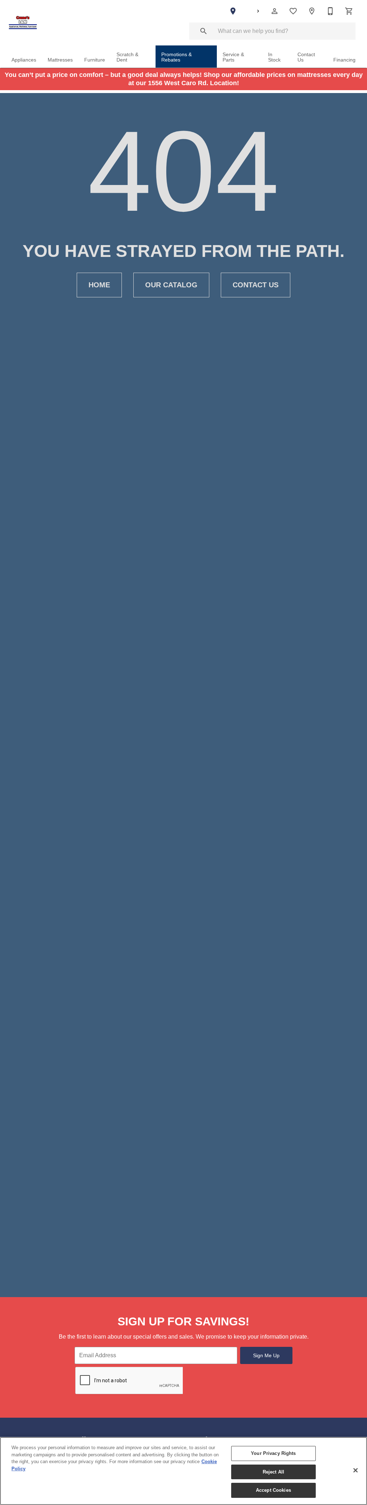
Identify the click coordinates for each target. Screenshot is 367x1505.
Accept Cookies (273, 1490)
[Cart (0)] (349, 11)
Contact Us (306, 57)
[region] (183, 1471)
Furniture (94, 60)
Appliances (23, 60)
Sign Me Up (266, 1355)
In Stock (274, 57)
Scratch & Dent (127, 57)
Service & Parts (233, 57)
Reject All (273, 1472)
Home (99, 285)
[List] (293, 11)
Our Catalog (171, 285)
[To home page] (23, 22)
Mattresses (60, 60)
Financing (344, 60)
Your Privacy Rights (273, 1453)
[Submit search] (203, 31)
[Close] (355, 1470)
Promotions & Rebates (176, 57)
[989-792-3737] (330, 11)
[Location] (311, 11)
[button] (274, 11)
